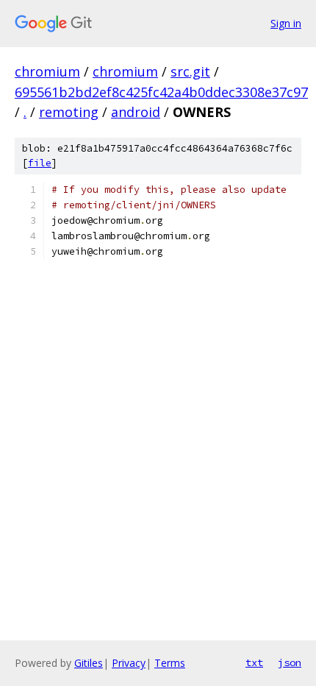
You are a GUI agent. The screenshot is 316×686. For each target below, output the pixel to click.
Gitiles (88, 663)
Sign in (285, 23)
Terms (169, 663)
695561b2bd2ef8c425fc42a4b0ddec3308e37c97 (161, 92)
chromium (47, 71)
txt (254, 662)
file (39, 163)
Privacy (129, 663)
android (135, 112)
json (289, 662)
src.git (190, 71)
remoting (68, 112)
